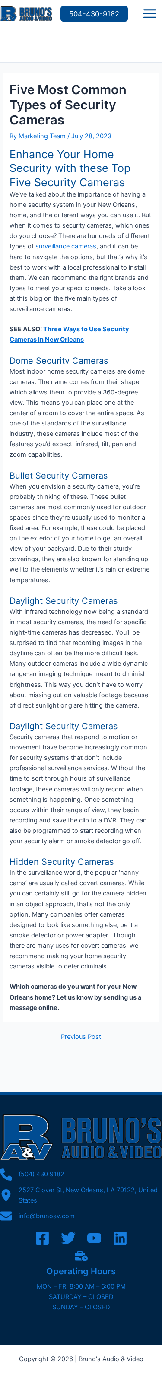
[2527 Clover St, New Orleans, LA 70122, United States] (81, 1195)
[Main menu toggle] (149, 13)
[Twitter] (68, 1238)
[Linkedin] (120, 1238)
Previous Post (81, 1037)
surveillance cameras (65, 246)
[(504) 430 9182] (32, 1174)
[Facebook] (42, 1238)
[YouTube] (94, 1238)
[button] (94, 14)
